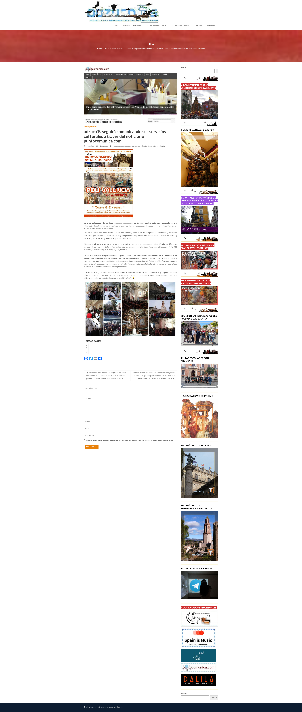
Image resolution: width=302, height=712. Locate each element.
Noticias (198, 25)
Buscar (184, 67)
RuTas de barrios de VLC (157, 25)
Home (115, 25)
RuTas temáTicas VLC (181, 25)
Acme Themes (117, 707)
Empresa (126, 25)
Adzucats (104, 146)
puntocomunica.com (123, 223)
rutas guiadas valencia (120, 146)
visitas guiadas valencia (156, 146)
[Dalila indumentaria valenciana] (198, 680)
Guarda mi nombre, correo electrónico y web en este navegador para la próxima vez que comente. (130, 440)
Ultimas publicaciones (91, 127)
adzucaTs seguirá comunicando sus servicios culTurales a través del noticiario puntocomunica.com (125, 136)
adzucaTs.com (129, 275)
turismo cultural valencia (138, 146)
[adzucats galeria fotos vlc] (199, 473)
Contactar (210, 25)
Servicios (137, 25)
